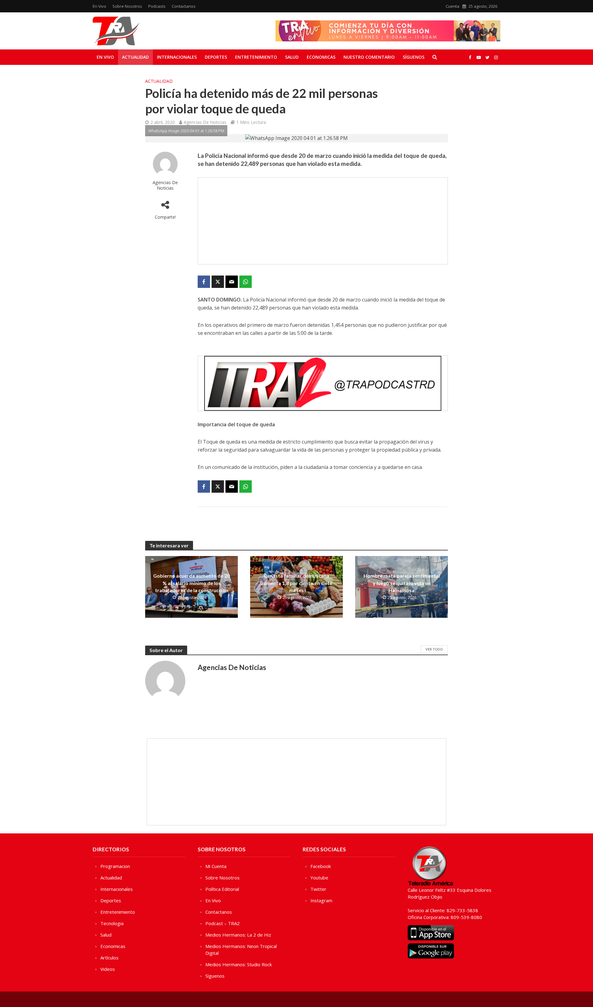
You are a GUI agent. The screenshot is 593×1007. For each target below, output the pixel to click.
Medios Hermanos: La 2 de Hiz (238, 935)
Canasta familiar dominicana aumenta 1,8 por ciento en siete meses (296, 583)
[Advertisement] (322, 221)
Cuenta (452, 6)
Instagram (321, 900)
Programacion (115, 866)
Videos (107, 969)
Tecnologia (112, 923)
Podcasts (157, 6)
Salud (292, 57)
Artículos (109, 957)
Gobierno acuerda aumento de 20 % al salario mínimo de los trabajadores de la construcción (191, 583)
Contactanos (184, 6)
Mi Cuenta (215, 866)
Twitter (318, 889)
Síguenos (413, 57)
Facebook (320, 866)
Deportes (216, 57)
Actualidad (135, 57)
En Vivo (99, 6)
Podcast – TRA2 (222, 923)
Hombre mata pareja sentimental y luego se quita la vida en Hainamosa (402, 583)
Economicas (321, 57)
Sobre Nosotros (127, 6)
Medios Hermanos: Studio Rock (238, 964)
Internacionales (177, 57)
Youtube (319, 877)
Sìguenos (215, 976)
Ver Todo (434, 649)
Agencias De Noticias (205, 122)
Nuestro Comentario (369, 57)
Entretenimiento (256, 57)
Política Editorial (222, 889)
